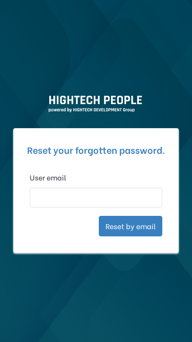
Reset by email (130, 225)
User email (48, 177)
